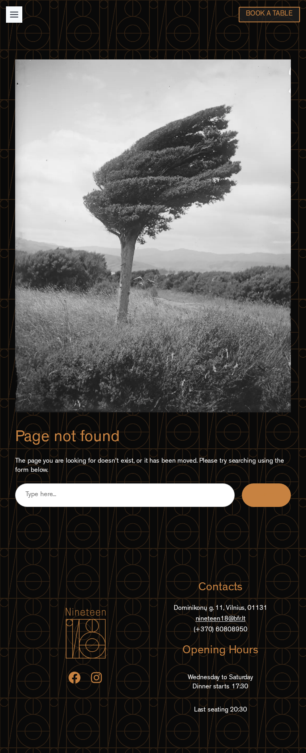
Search (266, 495)
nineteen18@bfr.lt (220, 619)
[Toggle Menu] (14, 14)
